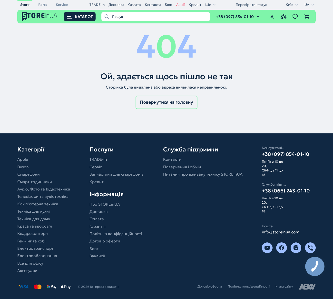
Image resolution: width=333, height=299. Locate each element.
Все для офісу (30, 263)
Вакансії (97, 255)
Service (62, 4)
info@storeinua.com (280, 231)
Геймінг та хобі (31, 241)
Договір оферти (104, 241)
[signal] (310, 247)
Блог (168, 4)
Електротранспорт (35, 248)
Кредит (195, 4)
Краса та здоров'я (34, 226)
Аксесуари (27, 270)
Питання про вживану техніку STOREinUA (203, 174)
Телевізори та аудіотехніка (43, 196)
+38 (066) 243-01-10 (286, 191)
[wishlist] (295, 16)
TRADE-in (97, 4)
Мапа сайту (284, 286)
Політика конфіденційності (115, 233)
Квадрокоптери (32, 233)
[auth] (272, 16)
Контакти (153, 4)
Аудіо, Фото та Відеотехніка (43, 189)
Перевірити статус (251, 4)
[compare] (283, 16)
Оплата (134, 4)
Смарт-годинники (34, 181)
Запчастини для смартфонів (116, 174)
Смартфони (28, 174)
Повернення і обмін (182, 166)
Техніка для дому (33, 218)
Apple (22, 159)
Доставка (116, 4)
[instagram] (296, 247)
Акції (180, 4)
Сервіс (95, 166)
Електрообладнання (37, 255)
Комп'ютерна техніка (37, 203)
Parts (42, 4)
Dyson (23, 166)
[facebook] (281, 247)
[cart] (307, 16)
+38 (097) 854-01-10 (285, 154)
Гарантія (97, 226)
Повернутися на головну (166, 102)
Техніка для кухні (33, 211)
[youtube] (267, 247)
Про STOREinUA (104, 204)
